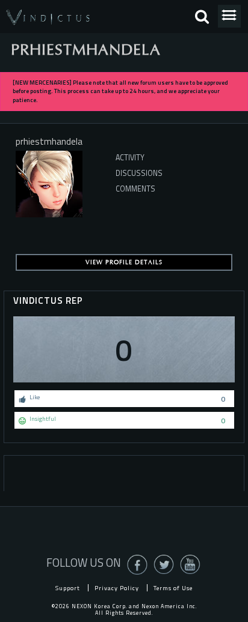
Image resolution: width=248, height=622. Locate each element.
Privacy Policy (117, 588)
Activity (130, 157)
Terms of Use (173, 588)
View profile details (124, 262)
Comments (135, 189)
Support (67, 588)
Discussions (139, 173)
